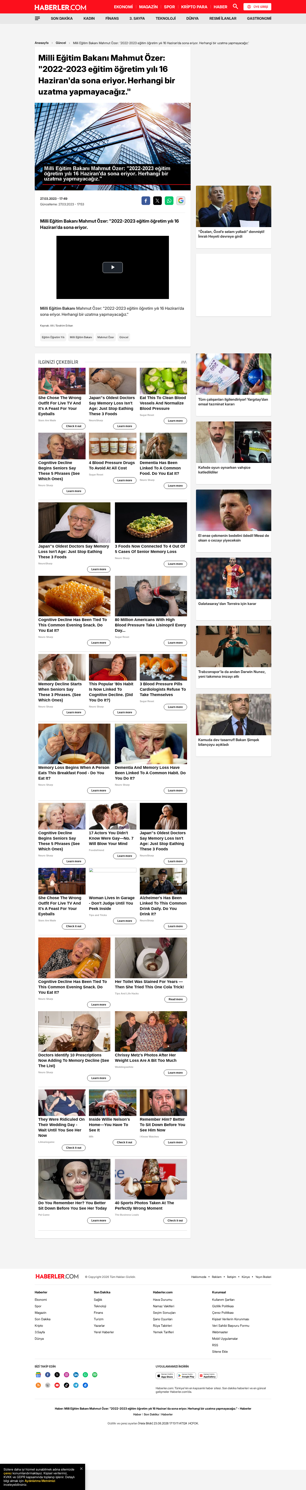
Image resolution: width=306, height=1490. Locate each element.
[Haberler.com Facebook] (47, 1375)
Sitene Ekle (220, 1351)
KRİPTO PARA (194, 6)
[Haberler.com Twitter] (57, 1375)
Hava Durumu (162, 1299)
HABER (220, 6)
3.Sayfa (40, 1332)
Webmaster (220, 1332)
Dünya (39, 1338)
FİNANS (112, 18)
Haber (137, 1414)
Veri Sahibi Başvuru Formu (230, 1325)
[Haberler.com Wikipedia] (47, 1385)
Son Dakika (42, 1319)
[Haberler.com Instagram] (66, 1375)
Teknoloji (100, 1306)
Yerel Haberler (104, 1332)
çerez (8, 1473)
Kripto (39, 1325)
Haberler (41, 1292)
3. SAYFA (137, 18)
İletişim (231, 1277)
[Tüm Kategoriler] (37, 18)
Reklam (217, 1277)
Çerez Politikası (223, 1312)
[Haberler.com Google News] (38, 1375)
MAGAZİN (148, 6)
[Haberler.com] (57, 1276)
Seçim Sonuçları (164, 1312)
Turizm (98, 1319)
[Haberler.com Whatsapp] (85, 1375)
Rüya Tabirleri (162, 1325)
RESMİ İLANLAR (222, 18)
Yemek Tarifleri (163, 1332)
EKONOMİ (123, 6)
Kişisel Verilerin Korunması (230, 1319)
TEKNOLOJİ (166, 18)
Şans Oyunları (162, 1319)
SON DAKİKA (62, 18)
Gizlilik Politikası (223, 1306)
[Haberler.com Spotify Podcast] (94, 1375)
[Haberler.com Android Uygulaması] (186, 1376)
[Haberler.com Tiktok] (66, 1385)
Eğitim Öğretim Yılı (53, 337)
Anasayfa (42, 43)
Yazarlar (99, 1325)
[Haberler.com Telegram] (76, 1385)
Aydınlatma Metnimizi (40, 1481)
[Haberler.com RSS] (38, 1385)
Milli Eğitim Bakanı (81, 337)
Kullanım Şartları (223, 1299)
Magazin (40, 1312)
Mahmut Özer (105, 337)
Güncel (61, 43)
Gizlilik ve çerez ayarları (123, 1423)
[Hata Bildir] (145, 1423)
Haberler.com (162, 1292)
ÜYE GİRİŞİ (261, 7)
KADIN (89, 18)
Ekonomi (41, 1299)
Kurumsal (219, 1292)
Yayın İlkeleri (263, 1277)
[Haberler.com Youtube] (57, 1385)
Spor (38, 1306)
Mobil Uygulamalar (225, 1338)
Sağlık (98, 1299)
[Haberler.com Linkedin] (76, 1375)
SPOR (169, 6)
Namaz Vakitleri (163, 1306)
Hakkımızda (198, 1277)
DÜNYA (192, 18)
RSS (215, 1345)
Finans (98, 1312)
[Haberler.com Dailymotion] (85, 1385)
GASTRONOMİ (259, 18)
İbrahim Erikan (64, 325)
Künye (246, 1277)
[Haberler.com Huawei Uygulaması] (207, 1376)
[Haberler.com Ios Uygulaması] (165, 1376)
